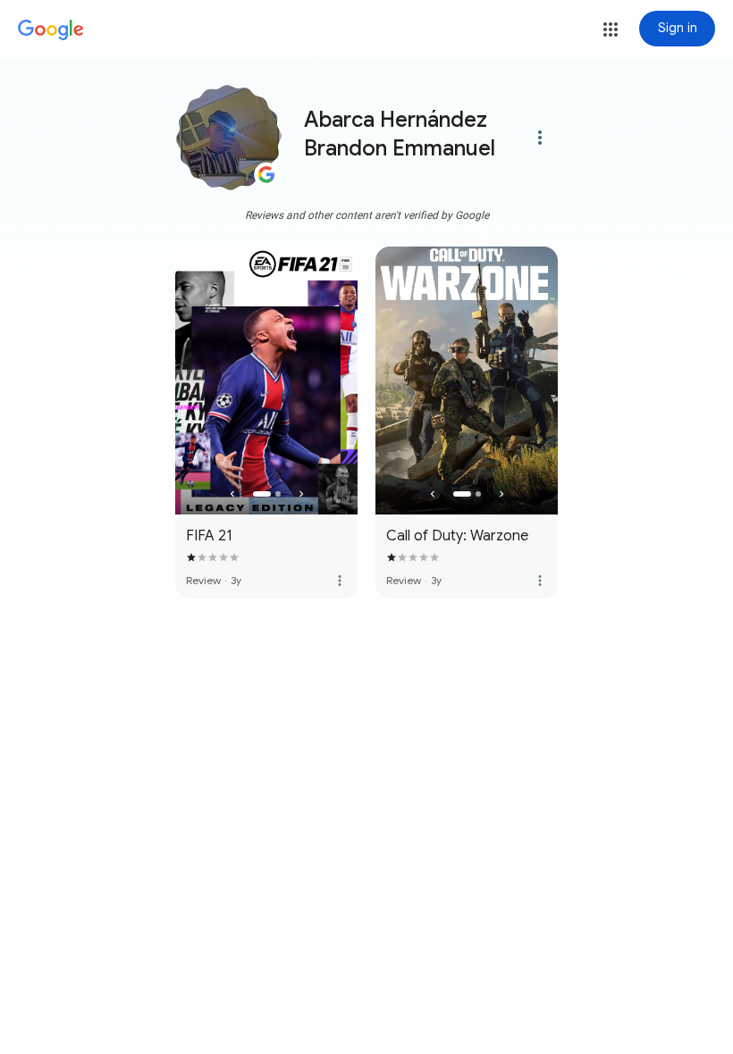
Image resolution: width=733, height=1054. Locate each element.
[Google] (51, 30)
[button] (610, 29)
